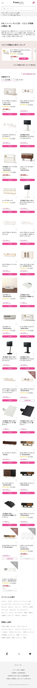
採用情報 (14, 678)
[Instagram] (13, 654)
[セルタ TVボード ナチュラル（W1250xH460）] (27, 443)
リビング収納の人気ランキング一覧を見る (24, 65)
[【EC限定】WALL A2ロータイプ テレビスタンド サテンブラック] (9, 347)
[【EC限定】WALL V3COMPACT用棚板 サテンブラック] (9, 504)
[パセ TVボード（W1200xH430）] (9, 317)
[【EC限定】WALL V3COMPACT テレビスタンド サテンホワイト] (27, 125)
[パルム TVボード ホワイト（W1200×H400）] (27, 91)
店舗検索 (23, 670)
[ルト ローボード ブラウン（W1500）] (9, 443)
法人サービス (20, 678)
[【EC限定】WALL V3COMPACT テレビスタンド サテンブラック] (27, 347)
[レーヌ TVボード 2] (9, 191)
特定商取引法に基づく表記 (14, 675)
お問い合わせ (28, 678)
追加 (25, 58)
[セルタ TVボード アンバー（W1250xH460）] (27, 504)
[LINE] (30, 654)
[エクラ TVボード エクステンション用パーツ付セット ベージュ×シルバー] (9, 379)
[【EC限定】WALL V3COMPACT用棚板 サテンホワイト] (27, 285)
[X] (19, 654)
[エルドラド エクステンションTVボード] (9, 125)
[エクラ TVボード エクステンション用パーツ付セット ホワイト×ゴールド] (27, 223)
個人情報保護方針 (25, 675)
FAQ (18, 670)
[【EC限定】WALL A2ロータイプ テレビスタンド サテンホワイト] (27, 191)
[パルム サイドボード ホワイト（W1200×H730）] (27, 255)
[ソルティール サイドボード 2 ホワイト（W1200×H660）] (27, 536)
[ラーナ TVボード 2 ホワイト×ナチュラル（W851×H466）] (9, 91)
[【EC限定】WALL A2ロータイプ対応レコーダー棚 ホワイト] (9, 411)
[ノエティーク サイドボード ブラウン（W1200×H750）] (27, 157)
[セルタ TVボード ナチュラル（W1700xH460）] (9, 536)
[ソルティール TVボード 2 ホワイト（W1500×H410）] (9, 569)
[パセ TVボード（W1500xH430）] (9, 285)
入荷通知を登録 (27, 400)
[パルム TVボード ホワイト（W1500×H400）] (27, 379)
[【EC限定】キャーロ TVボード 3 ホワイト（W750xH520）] (9, 157)
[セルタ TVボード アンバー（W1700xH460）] (27, 473)
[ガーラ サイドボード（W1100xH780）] (9, 473)
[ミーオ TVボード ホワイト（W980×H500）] (27, 317)
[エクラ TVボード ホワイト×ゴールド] (9, 223)
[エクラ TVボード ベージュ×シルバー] (9, 255)
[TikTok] (7, 654)
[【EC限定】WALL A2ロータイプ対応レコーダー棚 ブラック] (27, 411)
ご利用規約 (13, 672)
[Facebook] (24, 654)
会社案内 (8, 678)
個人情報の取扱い (22, 672)
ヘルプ (14, 670)
